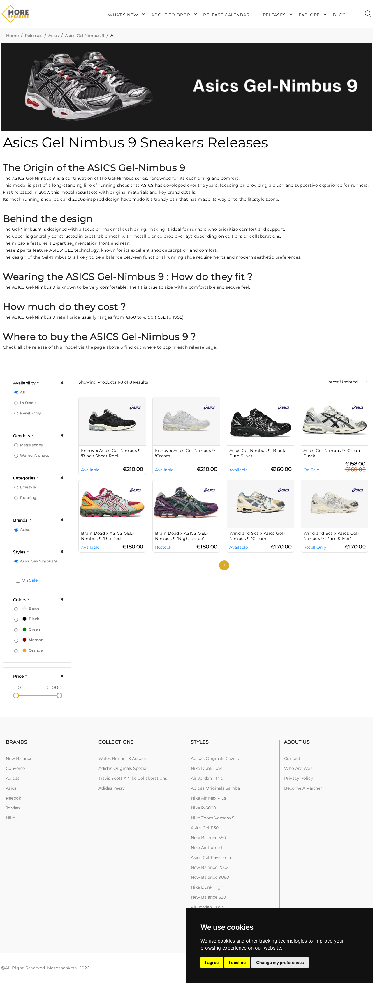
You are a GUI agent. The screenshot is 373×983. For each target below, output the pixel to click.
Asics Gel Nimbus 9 (84, 35)
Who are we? (298, 768)
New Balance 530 (208, 897)
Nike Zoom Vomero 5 (212, 817)
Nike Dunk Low (206, 768)
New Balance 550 (208, 837)
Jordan (13, 808)
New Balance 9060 (210, 877)
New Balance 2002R (211, 867)
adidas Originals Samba (215, 788)
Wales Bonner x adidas (122, 758)
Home (12, 35)
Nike (10, 817)
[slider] (16, 695)
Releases (33, 35)
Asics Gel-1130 (205, 827)
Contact (292, 758)
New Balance (19, 758)
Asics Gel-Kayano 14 (211, 857)
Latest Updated (342, 382)
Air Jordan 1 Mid (207, 778)
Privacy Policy (298, 778)
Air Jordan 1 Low (207, 907)
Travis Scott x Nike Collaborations (132, 778)
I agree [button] (212, 962)
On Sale (30, 580)
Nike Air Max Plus (208, 798)
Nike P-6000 (203, 808)
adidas (13, 778)
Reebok (13, 798)
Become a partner (303, 788)
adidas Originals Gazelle (215, 758)
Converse (15, 768)
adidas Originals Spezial (122, 768)
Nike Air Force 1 (206, 847)
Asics (53, 35)
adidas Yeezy (111, 788)
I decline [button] (237, 962)
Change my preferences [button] (280, 962)
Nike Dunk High (207, 887)
